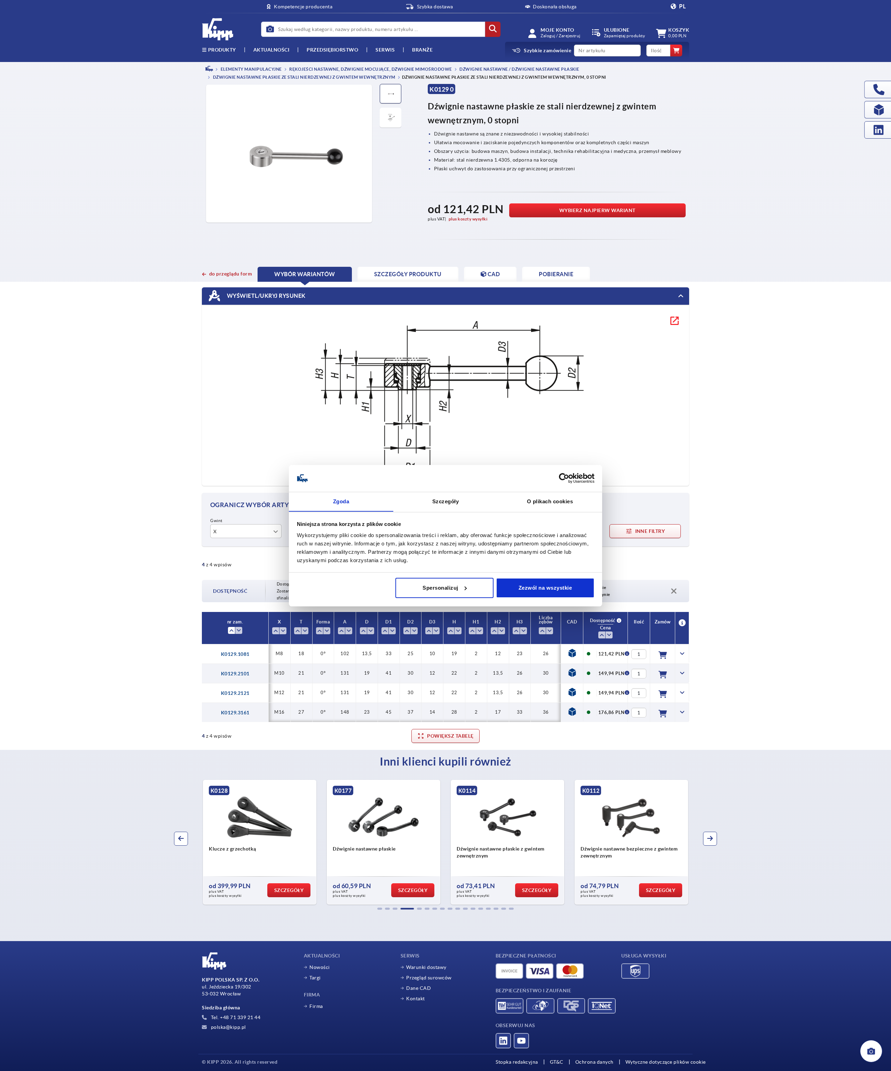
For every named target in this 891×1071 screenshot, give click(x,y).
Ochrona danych (594, 1062)
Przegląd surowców (429, 977)
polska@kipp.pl (228, 1027)
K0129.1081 (235, 654)
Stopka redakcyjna (517, 1062)
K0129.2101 (235, 673)
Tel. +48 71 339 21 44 (235, 1017)
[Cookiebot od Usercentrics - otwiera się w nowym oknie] (564, 478)
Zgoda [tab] (341, 501)
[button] (379, 909)
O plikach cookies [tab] (550, 501)
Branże (422, 49)
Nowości (319, 967)
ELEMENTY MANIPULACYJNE (251, 69)
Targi (315, 977)
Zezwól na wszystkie (545, 588)
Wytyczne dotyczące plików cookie (665, 1062)
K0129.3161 (235, 712)
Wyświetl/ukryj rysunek (266, 296)
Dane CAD (418, 988)
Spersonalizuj (440, 588)
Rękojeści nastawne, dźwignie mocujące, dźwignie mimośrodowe (370, 69)
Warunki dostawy (426, 967)
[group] (259, 842)
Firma (316, 1006)
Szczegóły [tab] (445, 501)
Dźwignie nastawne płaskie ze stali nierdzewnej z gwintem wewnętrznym (303, 77)
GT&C (556, 1062)
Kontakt (415, 998)
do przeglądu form (230, 274)
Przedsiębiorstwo (332, 49)
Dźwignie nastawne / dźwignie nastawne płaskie (519, 69)
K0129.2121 (235, 693)
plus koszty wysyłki (468, 219)
